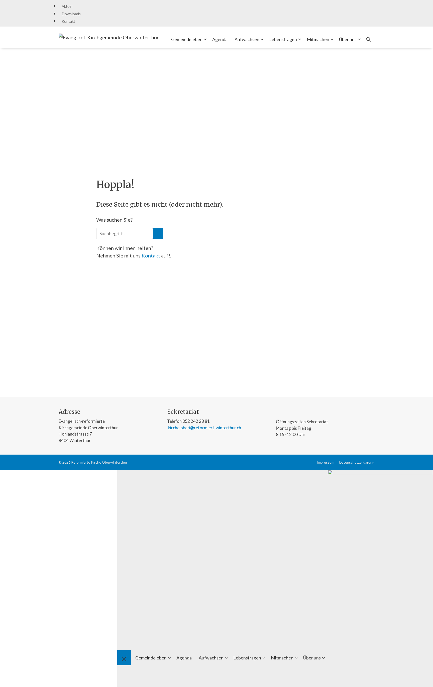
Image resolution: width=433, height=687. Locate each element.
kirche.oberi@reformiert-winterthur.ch (204, 427)
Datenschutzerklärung (356, 462)
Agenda (220, 39)
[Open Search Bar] (368, 39)
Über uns (348, 39)
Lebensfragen (283, 39)
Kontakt (68, 21)
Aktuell (67, 6)
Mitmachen (318, 39)
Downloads (71, 14)
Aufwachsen (247, 39)
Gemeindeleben (186, 39)
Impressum (325, 462)
